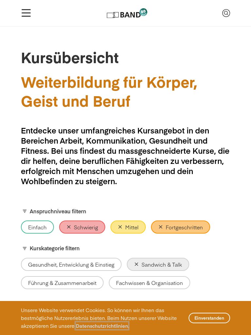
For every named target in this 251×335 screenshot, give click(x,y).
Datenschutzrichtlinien (102, 325)
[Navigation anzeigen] (26, 13)
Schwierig (86, 227)
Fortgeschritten (184, 227)
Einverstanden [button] (209, 318)
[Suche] (226, 13)
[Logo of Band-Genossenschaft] (126, 13)
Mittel (132, 227)
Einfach (37, 227)
